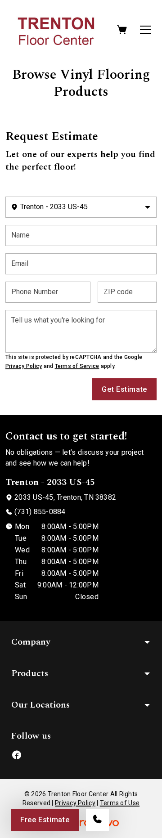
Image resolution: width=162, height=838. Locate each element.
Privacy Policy (23, 366)
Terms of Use (120, 803)
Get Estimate (124, 389)
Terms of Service (77, 366)
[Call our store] (97, 820)
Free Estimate (44, 820)
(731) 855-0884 (39, 511)
